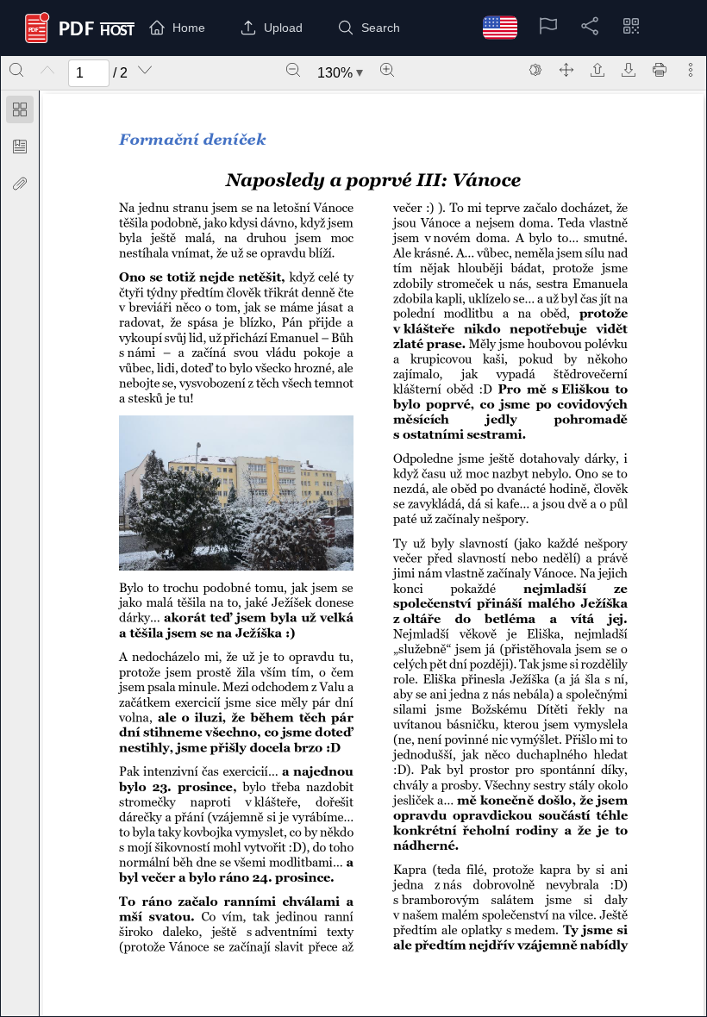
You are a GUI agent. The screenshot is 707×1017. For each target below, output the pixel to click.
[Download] (628, 70)
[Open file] (597, 70)
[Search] (16, 70)
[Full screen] (566, 70)
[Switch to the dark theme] (535, 70)
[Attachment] (20, 183)
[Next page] (145, 70)
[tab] (19, 112)
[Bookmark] (20, 146)
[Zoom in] (387, 70)
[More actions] (690, 70)
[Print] (659, 70)
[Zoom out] (293, 70)
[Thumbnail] (20, 109)
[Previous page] (47, 70)
